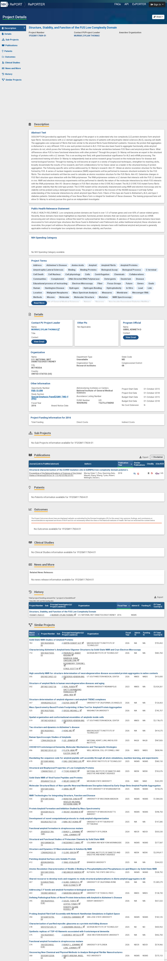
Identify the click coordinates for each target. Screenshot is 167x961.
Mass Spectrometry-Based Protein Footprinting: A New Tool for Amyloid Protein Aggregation (75, 707)
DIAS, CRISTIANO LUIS (74, 761)
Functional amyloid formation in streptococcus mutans (56, 828)
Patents (8, 51)
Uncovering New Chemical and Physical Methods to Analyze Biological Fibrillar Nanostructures (76, 952)
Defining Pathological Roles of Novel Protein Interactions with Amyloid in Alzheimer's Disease (75, 897)
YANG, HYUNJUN (71, 862)
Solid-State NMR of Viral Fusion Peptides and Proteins (56, 777)
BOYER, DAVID (70, 703)
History (8, 74)
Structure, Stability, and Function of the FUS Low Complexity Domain (62, 611)
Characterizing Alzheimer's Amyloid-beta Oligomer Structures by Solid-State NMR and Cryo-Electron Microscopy (85, 649)
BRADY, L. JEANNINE (73, 832)
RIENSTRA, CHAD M (73, 799)
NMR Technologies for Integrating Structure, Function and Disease (62, 795)
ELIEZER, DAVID (71, 753)
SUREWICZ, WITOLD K (73, 935)
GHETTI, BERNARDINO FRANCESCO (72, 691)
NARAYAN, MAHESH (73, 893)
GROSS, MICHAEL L (72, 711)
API (126, 4)
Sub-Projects (12, 39)
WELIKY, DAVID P (71, 781)
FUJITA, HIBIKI (70, 750)
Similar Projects (14, 80)
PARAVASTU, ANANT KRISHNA (72, 654)
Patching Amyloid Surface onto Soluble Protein (52, 859)
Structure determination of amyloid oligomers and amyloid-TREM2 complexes (67, 699)
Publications (11, 45)
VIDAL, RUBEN (70, 687)
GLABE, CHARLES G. (73, 882)
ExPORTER (139, 4)
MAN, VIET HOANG (72, 822)
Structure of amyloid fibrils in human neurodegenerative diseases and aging (66, 683)
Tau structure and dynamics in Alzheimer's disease (54, 727)
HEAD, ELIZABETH (72, 885)
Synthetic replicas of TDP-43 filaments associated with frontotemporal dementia (69, 931)
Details (8, 34)
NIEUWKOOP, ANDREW (74, 872)
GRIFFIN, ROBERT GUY (73, 643)
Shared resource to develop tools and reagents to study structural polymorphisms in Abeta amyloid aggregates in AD (87, 879)
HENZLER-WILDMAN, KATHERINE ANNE (72, 803)
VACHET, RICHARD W (73, 812)
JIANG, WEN (69, 695)
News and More (13, 68)
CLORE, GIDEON (71, 853)
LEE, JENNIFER (70, 740)
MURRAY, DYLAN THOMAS (44, 329)
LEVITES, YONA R (72, 904)
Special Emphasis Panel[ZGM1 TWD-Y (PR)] (49, 398)
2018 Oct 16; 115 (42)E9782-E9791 (55, 474)
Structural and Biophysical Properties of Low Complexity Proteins (61, 768)
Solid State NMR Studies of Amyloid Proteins (51, 640)
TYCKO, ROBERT (71, 771)
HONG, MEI (69, 731)
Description (10, 28)
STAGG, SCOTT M (72, 669)
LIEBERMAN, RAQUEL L (74, 927)
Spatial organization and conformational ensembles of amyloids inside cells (66, 717)
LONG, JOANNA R (72, 835)
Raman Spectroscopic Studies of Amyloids (50, 737)
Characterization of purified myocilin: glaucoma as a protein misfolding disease (68, 923)
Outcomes (10, 57)
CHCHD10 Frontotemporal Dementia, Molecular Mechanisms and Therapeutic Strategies (73, 747)
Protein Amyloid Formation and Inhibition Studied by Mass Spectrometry (64, 808)
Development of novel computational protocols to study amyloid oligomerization (69, 818)
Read (39, 303)
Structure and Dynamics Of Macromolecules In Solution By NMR (60, 849)
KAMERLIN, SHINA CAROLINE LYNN (71, 659)
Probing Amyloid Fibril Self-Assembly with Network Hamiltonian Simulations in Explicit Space (74, 914)
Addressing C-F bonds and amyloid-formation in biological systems (62, 890)
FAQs (117, 4)
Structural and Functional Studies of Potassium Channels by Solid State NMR (66, 839)
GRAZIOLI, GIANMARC (73, 917)
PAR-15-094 (37, 390)
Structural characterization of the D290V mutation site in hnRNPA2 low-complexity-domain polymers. (78, 470)
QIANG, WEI (69, 789)
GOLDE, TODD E (71, 901)
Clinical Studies (12, 62)
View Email (39, 341)
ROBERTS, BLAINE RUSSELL (70, 908)
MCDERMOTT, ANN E (73, 843)
